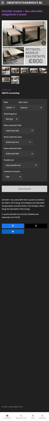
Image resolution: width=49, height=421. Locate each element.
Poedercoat (9, 160)
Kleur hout (23, 102)
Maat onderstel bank (13, 148)
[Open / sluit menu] (2, 2)
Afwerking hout (10, 114)
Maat (6, 102)
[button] (6, 70)
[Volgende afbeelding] (43, 43)
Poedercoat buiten (12, 171)
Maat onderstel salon (13, 137)
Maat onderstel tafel (12, 125)
